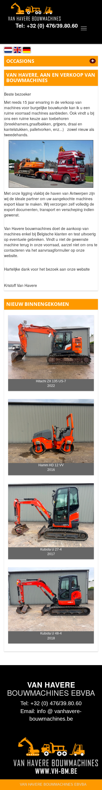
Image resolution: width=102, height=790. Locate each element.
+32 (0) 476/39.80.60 (52, 25)
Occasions (20, 61)
